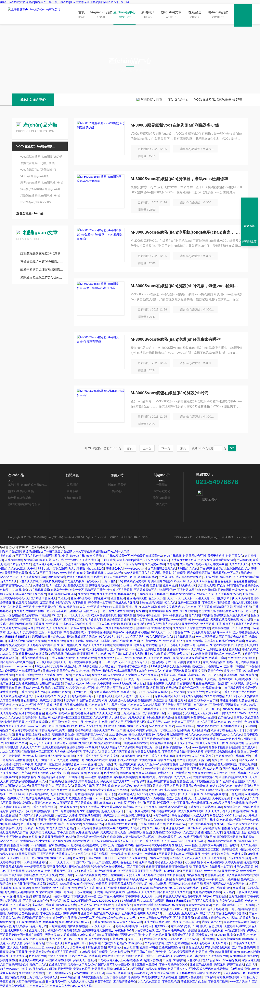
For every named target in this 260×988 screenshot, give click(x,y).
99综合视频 (90, 666)
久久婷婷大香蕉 (155, 943)
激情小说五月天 (56, 585)
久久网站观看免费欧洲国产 (17, 696)
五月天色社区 (190, 623)
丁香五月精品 (170, 981)
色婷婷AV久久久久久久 (140, 892)
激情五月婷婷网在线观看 (29, 883)
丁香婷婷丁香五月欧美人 (133, 666)
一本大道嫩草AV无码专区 (156, 917)
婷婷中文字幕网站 (169, 606)
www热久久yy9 (143, 973)
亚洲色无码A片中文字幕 (203, 700)
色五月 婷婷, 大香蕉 (50, 704)
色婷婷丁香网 (217, 657)
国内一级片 (124, 657)
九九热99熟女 (118, 717)
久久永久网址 (220, 943)
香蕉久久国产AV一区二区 (109, 730)
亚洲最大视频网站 (237, 615)
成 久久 (33, 572)
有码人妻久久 (54, 943)
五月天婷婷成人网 (15, 930)
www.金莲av (248, 870)
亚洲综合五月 (242, 606)
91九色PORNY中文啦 (13, 968)
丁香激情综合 (18, 956)
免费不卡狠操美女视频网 (224, 747)
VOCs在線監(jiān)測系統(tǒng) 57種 (218, 99)
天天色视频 (174, 713)
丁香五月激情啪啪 (63, 811)
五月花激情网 (237, 896)
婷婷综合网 (31, 560)
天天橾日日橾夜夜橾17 (179, 683)
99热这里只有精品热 (160, 717)
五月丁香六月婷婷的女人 (42, 977)
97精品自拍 (70, 606)
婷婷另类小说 (204, 951)
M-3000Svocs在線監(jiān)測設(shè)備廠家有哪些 (176, 339)
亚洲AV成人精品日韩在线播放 (162, 922)
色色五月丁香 (38, 926)
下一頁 (165, 448)
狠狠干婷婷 (64, 675)
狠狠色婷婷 (7, 555)
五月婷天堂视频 (234, 666)
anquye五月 (7, 896)
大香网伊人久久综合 (17, 785)
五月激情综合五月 (136, 662)
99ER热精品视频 (130, 755)
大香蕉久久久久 (42, 802)
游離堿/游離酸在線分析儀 (24, 504)
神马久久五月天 (244, 866)
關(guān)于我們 (101, 15)
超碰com (32, 649)
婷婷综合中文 (114, 568)
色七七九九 (215, 926)
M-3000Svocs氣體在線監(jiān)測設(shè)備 (169, 393)
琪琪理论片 (115, 947)
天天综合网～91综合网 (36, 717)
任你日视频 (199, 926)
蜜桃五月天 (199, 666)
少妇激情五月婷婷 (114, 726)
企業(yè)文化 (162, 491)
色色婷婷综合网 (230, 819)
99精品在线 (213, 973)
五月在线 (177, 738)
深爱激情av (38, 636)
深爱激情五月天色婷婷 (36, 917)
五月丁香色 (11, 849)
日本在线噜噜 (107, 709)
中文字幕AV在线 (129, 738)
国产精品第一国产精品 (91, 836)
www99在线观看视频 (119, 973)
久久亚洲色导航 (195, 841)
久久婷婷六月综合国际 (190, 973)
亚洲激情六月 (136, 802)
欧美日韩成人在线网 (203, 717)
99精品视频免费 (96, 947)
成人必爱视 (214, 768)
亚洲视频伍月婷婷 (133, 913)
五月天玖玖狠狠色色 (200, 581)
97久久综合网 (138, 879)
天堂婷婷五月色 (40, 789)
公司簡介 (162, 484)
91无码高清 (71, 700)
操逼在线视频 (99, 853)
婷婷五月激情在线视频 (213, 956)
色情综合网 (183, 772)
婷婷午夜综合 (83, 730)
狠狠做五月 (77, 760)
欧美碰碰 (155, 585)
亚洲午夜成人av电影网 (29, 687)
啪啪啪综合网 (8, 679)
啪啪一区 (57, 917)
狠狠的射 (196, 883)
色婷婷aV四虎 (136, 730)
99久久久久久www (197, 734)
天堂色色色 (215, 670)
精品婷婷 (248, 789)
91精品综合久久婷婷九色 (152, 594)
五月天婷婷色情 (47, 824)
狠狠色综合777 (220, 917)
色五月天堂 (137, 636)
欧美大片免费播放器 (233, 853)
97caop (91, 683)
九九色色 (63, 760)
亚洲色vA (87, 913)
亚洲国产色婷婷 (161, 628)
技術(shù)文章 (171, 15)
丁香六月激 (155, 657)
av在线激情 (60, 798)
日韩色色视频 (48, 679)
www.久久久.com (135, 568)
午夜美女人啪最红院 (147, 751)
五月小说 (22, 789)
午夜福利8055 (124, 930)
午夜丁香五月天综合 (148, 747)
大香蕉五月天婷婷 (66, 815)
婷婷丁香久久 (234, 555)
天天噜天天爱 (95, 879)
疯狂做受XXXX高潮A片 (167, 832)
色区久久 (83, 853)
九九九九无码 (182, 777)
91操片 (239, 900)
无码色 (114, 585)
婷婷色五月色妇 (85, 713)
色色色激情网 (128, 862)
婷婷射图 (141, 611)
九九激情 (10, 892)
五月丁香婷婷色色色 (31, 713)
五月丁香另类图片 (26, 730)
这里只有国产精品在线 (161, 781)
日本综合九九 (56, 636)
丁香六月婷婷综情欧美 (33, 657)
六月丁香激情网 (106, 594)
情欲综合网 (33, 734)
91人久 (85, 922)
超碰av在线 (24, 896)
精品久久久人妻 (66, 904)
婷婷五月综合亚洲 (194, 555)
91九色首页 (119, 802)
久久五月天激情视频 (36, 858)
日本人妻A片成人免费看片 (29, 594)
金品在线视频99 (114, 892)
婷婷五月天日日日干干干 (133, 870)
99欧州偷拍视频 (198, 619)
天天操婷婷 (84, 828)
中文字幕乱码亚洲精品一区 (239, 687)
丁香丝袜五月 (15, 870)
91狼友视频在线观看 (62, 657)
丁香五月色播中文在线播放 (239, 692)
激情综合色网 (70, 764)
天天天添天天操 (151, 896)
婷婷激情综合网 (122, 645)
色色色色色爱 (223, 581)
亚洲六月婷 (133, 606)
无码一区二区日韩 (189, 602)
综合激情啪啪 (182, 730)
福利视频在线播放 (125, 777)
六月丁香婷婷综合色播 (14, 964)
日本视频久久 (239, 798)
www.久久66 (212, 870)
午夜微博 (156, 870)
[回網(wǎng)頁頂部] (249, 211)
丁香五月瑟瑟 (45, 853)
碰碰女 (214, 853)
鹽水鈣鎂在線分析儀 (21, 491)
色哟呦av (203, 645)
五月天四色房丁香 (50, 632)
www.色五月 (88, 764)
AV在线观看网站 (235, 930)
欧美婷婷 (70, 721)
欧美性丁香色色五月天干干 (228, 730)
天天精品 (228, 892)
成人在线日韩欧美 (203, 755)
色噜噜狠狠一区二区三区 (37, 751)
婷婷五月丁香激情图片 (66, 951)
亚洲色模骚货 (181, 670)
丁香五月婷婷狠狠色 (23, 909)
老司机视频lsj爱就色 (129, 560)
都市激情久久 (41, 896)
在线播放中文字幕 (220, 866)
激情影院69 (7, 828)
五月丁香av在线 (141, 951)
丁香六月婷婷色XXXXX (173, 964)
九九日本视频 (191, 922)
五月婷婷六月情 (86, 657)
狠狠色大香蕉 (195, 751)
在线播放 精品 (28, 777)
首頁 (81, 15)
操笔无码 (219, 964)
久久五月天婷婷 (202, 772)
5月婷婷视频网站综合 (34, 849)
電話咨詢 (249, 226)
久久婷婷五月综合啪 (31, 973)
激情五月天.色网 (60, 858)
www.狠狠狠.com (71, 572)
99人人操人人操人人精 (127, 922)
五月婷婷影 (202, 853)
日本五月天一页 (56, 981)
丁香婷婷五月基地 (99, 632)
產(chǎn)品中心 (124, 15)
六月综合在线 (107, 666)
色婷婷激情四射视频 (171, 947)
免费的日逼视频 (93, 572)
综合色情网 (74, 751)
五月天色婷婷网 (200, 943)
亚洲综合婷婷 (75, 747)
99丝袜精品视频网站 (214, 794)
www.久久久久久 (59, 768)
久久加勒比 (14, 858)
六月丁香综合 (161, 815)
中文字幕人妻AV (111, 807)
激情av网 (252, 802)
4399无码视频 (172, 870)
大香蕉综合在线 (145, 930)
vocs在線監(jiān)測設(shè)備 (38, 169)
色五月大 (78, 858)
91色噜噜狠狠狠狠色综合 (208, 653)
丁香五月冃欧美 (218, 981)
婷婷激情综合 (211, 828)
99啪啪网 (191, 611)
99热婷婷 (227, 709)
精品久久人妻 (213, 832)
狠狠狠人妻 (11, 747)
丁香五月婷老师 (102, 922)
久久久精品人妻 (119, 951)
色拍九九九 (64, 947)
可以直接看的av (195, 862)
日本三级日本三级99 (144, 964)
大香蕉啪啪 (157, 687)
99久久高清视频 (164, 973)
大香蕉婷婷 (104, 683)
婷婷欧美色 (66, 713)
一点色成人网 (177, 679)
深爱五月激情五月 (164, 700)
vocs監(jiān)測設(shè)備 (35, 202)
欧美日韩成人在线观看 (33, 653)
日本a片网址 (94, 858)
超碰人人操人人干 (112, 811)
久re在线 (122, 789)
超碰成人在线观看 (190, 977)
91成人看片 (108, 560)
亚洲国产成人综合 (11, 875)
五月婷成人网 (81, 675)
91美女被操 (245, 700)
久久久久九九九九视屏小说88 (108, 704)
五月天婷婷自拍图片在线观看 (216, 560)
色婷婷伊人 (93, 581)
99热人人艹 (184, 653)
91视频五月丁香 (82, 692)
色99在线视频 (57, 845)
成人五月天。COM (158, 721)
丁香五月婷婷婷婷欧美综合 (33, 951)
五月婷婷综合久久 (231, 726)
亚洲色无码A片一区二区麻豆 (184, 828)
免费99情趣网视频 (88, 811)
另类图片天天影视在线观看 (169, 572)
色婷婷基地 (29, 755)
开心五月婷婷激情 (247, 623)
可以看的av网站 (75, 628)
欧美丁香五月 (103, 981)
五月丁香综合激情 (115, 977)
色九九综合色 (95, 568)
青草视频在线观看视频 (217, 887)
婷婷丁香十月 (156, 824)
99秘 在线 (114, 653)
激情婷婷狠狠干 (128, 887)
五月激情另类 (57, 926)
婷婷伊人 (240, 709)
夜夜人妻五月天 (72, 709)
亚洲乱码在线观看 (161, 743)
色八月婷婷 (82, 679)
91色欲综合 (211, 577)
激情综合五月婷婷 (155, 939)
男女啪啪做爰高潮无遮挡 (225, 836)
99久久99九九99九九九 (114, 636)
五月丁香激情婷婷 (243, 947)
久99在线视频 (172, 555)
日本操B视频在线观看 (115, 640)
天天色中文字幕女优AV (81, 964)
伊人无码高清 (44, 815)
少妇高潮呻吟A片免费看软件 (63, 930)
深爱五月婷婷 (163, 696)
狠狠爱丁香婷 (24, 675)
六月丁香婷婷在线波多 (119, 628)
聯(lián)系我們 (218, 15)
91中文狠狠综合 (92, 977)
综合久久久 (207, 913)
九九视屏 (40, 692)
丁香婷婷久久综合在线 (14, 939)
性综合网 (94, 943)
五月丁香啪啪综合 (224, 904)
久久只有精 (100, 717)
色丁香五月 (28, 824)
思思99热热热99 (69, 922)
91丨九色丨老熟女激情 (52, 568)
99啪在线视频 (180, 815)
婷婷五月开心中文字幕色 (211, 564)
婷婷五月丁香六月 (31, 619)
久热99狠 (204, 760)
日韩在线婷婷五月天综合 (82, 636)
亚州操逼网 (76, 777)
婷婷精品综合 (117, 853)
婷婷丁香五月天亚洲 (224, 760)
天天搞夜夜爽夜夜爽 (87, 875)
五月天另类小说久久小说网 (176, 853)
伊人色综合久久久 (221, 785)
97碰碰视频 (219, 896)
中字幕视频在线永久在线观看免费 (180, 577)
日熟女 (20, 734)
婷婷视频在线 (126, 594)
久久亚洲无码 (234, 696)
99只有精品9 (37, 968)
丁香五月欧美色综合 (43, 807)
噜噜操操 (248, 939)
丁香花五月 (107, 845)
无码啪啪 (126, 623)
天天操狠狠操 (38, 845)
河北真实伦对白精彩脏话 (120, 824)
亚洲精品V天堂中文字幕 (35, 841)
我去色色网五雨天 (76, 943)
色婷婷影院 (202, 917)
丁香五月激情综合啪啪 (155, 738)
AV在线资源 (156, 726)
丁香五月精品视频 (203, 900)
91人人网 (246, 619)
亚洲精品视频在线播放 (233, 777)
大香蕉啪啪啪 (233, 862)
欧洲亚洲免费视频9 (160, 581)
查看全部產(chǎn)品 (29, 213)
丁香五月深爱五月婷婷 (54, 913)
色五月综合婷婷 (81, 598)
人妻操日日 (79, 602)
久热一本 (192, 956)
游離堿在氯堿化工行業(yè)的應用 (42, 277)
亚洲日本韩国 (148, 947)
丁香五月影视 (247, 764)
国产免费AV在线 (155, 564)
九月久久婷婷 (54, 628)
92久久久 (170, 602)
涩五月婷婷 (47, 602)
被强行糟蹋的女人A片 (176, 747)
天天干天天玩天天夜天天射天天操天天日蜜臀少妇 (198, 598)
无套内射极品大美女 (106, 692)
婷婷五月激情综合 (127, 926)
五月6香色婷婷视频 (200, 824)
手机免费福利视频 (137, 632)
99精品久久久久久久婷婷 (95, 645)
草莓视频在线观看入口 (231, 977)
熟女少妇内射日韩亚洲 (36, 615)
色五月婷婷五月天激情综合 (201, 738)
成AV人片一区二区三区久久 (66, 939)
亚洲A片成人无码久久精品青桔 (209, 968)
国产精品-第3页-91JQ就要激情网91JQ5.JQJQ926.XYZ (85, 900)
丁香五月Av (200, 866)
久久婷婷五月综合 (83, 768)
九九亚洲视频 (48, 875)
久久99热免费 (110, 623)
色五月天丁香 (156, 598)
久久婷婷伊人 (106, 657)
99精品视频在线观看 (164, 811)
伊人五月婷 (207, 623)
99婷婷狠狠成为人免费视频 (147, 798)
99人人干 (64, 696)
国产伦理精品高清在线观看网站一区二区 (213, 572)
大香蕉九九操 (220, 798)
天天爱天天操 (171, 913)
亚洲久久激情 (18, 836)
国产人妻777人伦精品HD (129, 781)
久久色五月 (220, 772)
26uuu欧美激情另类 (228, 939)
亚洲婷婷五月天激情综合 (98, 930)
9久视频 (98, 892)
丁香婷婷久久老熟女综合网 (205, 807)
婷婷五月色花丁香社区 (140, 956)
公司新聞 (72, 484)
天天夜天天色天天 (15, 572)
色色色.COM (182, 632)
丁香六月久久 (91, 751)
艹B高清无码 (149, 640)
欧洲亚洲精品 (200, 730)
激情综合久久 (224, 900)
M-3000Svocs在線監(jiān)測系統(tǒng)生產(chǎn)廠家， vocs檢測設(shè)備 (186, 232)
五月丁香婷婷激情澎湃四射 (215, 606)
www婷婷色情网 (230, 738)
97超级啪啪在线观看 (218, 947)
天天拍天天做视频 (199, 798)
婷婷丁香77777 (177, 968)
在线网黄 (223, 683)
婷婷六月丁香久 (206, 721)
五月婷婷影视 (194, 640)
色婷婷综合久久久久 (155, 709)
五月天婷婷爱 (230, 870)
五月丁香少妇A (49, 572)
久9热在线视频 (239, 968)
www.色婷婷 (179, 619)
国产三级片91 (155, 828)
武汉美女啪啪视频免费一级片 (28, 781)
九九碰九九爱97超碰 (13, 628)
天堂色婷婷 (157, 662)
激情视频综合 (42, 811)
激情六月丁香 (86, 887)
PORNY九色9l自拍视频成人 (108, 866)
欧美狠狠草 (105, 777)
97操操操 (178, 904)
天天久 (160, 734)
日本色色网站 (100, 598)
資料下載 (72, 491)
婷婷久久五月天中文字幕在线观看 (75, 662)
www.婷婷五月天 (34, 866)
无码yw (96, 670)
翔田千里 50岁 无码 (111, 662)
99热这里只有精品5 (114, 943)
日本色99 (209, 977)
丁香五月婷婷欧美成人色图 (56, 730)
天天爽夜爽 (52, 934)
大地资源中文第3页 (205, 777)
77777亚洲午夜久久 (156, 560)
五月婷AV (29, 900)
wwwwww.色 (36, 947)
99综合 (70, 836)
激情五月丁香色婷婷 (98, 589)
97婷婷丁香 (137, 828)
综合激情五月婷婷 (59, 692)
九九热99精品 (171, 623)
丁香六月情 (174, 794)
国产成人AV (249, 747)
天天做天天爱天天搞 (198, 904)
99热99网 (118, 909)
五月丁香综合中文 (131, 768)
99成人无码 (42, 666)
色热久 (249, 900)
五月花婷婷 (61, 555)
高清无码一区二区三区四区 (205, 675)
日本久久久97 (229, 713)
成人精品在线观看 (43, 904)
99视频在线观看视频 (220, 841)
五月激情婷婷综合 (83, 794)
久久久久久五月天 (149, 981)
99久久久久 (189, 606)
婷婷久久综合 (250, 649)
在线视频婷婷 (13, 560)
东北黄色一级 (59, 589)
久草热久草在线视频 (173, 675)
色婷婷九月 (140, 883)
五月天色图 (109, 581)
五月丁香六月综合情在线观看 (34, 555)
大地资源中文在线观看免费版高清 (130, 700)
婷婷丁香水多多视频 (171, 875)
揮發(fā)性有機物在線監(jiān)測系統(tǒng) (42, 189)
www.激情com (118, 734)
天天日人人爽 (206, 585)
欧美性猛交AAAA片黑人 (179, 819)
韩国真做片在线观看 (59, 960)
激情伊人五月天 (77, 585)
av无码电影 (237, 683)
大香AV (31, 568)
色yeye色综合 (76, 879)
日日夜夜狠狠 (21, 887)
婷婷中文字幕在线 (142, 619)
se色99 (245, 951)
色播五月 (101, 883)
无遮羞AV (174, 883)
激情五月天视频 (36, 640)
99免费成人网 (187, 585)
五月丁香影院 (36, 628)
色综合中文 (251, 862)
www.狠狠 (191, 845)
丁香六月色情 (65, 832)
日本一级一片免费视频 (142, 853)
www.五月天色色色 (156, 679)
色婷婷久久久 (15, 798)
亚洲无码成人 (32, 709)
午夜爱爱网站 (207, 764)
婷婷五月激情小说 (126, 696)
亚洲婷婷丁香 (188, 764)
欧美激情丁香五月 (113, 956)
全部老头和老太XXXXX (154, 926)
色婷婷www (142, 845)
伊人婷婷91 (149, 875)
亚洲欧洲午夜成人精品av (32, 768)
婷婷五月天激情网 (50, 700)
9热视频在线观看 (97, 760)
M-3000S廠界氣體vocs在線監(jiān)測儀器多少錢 (175, 125)
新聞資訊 (147, 15)
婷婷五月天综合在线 (49, 606)
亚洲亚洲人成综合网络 (187, 696)
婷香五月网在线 (66, 909)
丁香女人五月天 (56, 879)
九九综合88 (153, 913)
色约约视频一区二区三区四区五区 (198, 849)
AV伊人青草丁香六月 (137, 572)
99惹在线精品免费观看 (132, 581)
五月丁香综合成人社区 (233, 636)
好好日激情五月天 (44, 760)
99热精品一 (193, 887)
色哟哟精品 (146, 862)
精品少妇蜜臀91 (156, 968)
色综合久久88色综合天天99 (98, 870)
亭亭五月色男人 (57, 866)
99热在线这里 (158, 883)
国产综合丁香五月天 (43, 598)
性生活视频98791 (107, 768)
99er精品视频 (231, 960)
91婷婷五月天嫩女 (109, 960)
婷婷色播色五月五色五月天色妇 (237, 611)
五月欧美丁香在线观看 (218, 679)
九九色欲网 (149, 606)
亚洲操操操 (184, 666)
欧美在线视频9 (221, 628)
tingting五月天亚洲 (40, 743)
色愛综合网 (215, 666)
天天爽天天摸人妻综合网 (239, 922)
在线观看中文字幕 (104, 828)
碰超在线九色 (185, 781)
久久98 (144, 887)
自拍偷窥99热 (125, 845)
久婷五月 (63, 598)
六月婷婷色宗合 (88, 721)
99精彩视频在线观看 (135, 743)
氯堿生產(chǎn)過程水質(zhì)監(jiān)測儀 (27, 484)
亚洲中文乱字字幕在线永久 (82, 781)
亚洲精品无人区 (135, 721)
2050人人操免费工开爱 (210, 743)
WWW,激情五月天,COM (89, 973)
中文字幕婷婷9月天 (16, 598)
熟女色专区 (76, 589)
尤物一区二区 (86, 917)
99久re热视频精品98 (77, 819)
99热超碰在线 (150, 977)
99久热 (169, 726)
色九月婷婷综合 (227, 764)
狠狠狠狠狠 (114, 836)
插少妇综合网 (21, 802)
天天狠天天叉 (45, 909)
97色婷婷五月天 (68, 807)
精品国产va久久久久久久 (226, 734)
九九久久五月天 (10, 751)
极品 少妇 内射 (59, 772)
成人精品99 (187, 564)
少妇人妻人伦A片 (21, 811)
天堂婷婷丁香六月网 (165, 785)
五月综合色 (139, 657)
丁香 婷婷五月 (225, 623)
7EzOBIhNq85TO (119, 819)
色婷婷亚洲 (142, 628)
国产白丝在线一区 (153, 713)
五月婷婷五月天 (183, 917)
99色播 (134, 640)
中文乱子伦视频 (187, 760)
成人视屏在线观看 (125, 764)
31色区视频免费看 (137, 811)
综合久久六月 (248, 675)
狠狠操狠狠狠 (19, 845)
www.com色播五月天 (41, 726)
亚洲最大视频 (147, 760)
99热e (207, 896)
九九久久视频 (8, 653)
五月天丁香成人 (193, 870)
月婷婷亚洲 (168, 653)
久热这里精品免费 (87, 832)
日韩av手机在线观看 (174, 615)
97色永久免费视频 (238, 858)
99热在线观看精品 (221, 645)
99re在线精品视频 (151, 602)
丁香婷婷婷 (132, 896)
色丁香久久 (225, 717)
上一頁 (147, 448)
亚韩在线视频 (16, 640)
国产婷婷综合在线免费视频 (17, 662)
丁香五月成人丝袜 (247, 892)
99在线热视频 (235, 743)
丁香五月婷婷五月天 (45, 623)
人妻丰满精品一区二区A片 (139, 836)
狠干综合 (171, 687)
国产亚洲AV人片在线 (107, 913)
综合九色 (226, 577)
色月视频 (70, 917)
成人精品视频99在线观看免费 (71, 841)
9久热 (185, 883)
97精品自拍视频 (158, 858)
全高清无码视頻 (74, 581)
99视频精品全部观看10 (52, 777)
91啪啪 (51, 968)
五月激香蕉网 (27, 853)
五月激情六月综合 (235, 832)
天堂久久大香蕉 (29, 581)
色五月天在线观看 (27, 602)
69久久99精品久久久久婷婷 (116, 747)
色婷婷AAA (87, 883)
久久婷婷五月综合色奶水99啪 (191, 628)
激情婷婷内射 (241, 811)
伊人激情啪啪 (142, 785)
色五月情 (29, 606)
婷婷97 (74, 913)
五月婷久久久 (64, 785)
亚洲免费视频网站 (51, 581)
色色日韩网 (209, 589)
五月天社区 (105, 764)
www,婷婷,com (69, 883)
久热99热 (126, 585)
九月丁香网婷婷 (60, 794)
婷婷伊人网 (99, 675)
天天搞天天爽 (132, 875)
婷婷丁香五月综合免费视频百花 (191, 802)
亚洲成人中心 (165, 772)
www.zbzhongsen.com (18, 666)
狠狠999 (178, 611)
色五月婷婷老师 (217, 909)
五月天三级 (90, 709)
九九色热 (60, 751)
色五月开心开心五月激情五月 (176, 645)
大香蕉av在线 (60, 896)
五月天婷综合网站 (73, 649)
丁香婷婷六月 (123, 904)
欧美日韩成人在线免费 (123, 760)
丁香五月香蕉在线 (37, 794)
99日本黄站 (37, 879)
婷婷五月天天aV (113, 815)
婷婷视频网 (50, 922)
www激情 (91, 777)
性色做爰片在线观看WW (146, 555)
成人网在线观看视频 (104, 615)
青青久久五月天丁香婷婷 (117, 751)
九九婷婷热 (30, 632)
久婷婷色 (38, 585)
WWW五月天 (205, 594)
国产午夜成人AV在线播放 (239, 768)
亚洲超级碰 (232, 704)
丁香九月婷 (236, 794)
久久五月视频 (190, 794)
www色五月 (136, 649)
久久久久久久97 (239, 564)
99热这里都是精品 (145, 577)
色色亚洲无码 (207, 611)
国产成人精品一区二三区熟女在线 (97, 862)
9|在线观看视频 (77, 926)
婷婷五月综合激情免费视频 (222, 751)
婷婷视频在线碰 (210, 687)
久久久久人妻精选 (107, 713)
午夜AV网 (119, 632)
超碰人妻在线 (152, 960)
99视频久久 (121, 968)
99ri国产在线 (77, 789)
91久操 (142, 824)
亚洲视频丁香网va (178, 649)
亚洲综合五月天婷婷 (116, 619)
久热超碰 (34, 836)
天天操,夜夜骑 (38, 819)
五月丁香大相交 (20, 904)
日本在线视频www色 (83, 896)
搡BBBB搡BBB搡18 (17, 636)
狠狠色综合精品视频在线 (237, 828)
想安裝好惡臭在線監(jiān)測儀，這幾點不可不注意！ (42, 253)
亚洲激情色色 (235, 568)
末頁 (183, 448)
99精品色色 (175, 939)
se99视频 (91, 747)
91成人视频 (7, 768)
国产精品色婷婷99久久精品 (167, 887)
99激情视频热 (243, 785)
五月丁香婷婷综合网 (33, 577)
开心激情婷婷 (175, 734)
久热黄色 (96, 577)
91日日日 (118, 606)
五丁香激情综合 (89, 560)
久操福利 (139, 623)
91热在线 (123, 828)
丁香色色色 (26, 692)
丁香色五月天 (104, 696)
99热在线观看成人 (75, 632)
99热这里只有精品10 (141, 734)
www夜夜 (211, 879)
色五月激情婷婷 (152, 849)
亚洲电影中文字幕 (15, 743)
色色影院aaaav (176, 824)
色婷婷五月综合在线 (171, 640)
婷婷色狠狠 (31, 875)
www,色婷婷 (199, 747)
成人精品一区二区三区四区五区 (72, 717)
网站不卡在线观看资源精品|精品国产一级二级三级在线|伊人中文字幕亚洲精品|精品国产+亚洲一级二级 (64, 2)
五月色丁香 (139, 819)
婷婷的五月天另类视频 (169, 862)
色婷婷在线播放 (29, 679)
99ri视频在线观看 (63, 738)
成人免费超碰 (116, 675)
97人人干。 (131, 917)
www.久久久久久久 (183, 789)
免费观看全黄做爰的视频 (23, 913)
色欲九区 (234, 649)
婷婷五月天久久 (99, 585)
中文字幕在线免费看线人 (168, 845)
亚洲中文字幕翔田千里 (213, 845)
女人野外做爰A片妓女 (193, 657)
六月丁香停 (56, 721)
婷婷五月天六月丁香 (108, 687)
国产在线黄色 (126, 615)
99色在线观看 (56, 577)
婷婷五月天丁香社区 (159, 730)
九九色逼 (101, 653)
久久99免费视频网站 (181, 951)
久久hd (218, 824)
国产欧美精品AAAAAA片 (91, 734)
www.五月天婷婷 (45, 675)
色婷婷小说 (75, 611)
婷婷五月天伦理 (106, 794)
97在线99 (111, 738)
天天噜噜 (250, 726)
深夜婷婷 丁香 (233, 670)
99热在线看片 (194, 875)
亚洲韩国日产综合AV (231, 589)
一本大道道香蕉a (206, 636)
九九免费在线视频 (152, 900)
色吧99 (233, 845)
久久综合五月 (161, 934)
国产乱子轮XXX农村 (209, 789)
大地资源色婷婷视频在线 (83, 845)
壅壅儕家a (6, 687)
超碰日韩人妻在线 (139, 832)
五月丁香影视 (75, 640)
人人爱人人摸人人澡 (80, 981)
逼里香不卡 (128, 692)
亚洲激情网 (94, 726)
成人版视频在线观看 (191, 811)
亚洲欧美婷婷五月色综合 (58, 670)
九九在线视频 (18, 589)
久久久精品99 (123, 785)
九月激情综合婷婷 (160, 611)
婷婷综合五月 (232, 807)
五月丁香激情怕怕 (117, 798)
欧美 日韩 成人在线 (51, 560)
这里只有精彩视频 (145, 645)
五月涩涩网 (111, 755)
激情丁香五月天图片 (89, 755)
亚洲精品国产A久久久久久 (142, 675)
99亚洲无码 (137, 968)
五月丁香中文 (118, 649)
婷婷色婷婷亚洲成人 (183, 594)
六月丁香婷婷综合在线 (30, 981)
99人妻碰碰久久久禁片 (14, 807)
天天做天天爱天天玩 (101, 926)
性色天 (103, 721)
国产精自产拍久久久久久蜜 (140, 807)
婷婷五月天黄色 (50, 649)
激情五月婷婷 (40, 772)
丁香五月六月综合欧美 (216, 602)
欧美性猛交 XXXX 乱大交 (225, 815)
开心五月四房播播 (117, 879)
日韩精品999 (118, 939)
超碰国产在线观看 (51, 683)
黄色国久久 (194, 662)
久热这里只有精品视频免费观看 (224, 640)
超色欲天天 (91, 611)
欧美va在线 (77, 555)
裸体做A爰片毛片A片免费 (173, 836)
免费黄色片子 (81, 968)
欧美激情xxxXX (103, 904)
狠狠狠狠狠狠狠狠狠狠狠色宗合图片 (168, 866)
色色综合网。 (234, 653)
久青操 (136, 849)
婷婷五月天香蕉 (122, 589)
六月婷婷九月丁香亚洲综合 (156, 777)
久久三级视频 (245, 904)
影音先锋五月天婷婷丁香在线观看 (25, 721)
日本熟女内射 (232, 789)
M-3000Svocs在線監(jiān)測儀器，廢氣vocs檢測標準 (179, 178)
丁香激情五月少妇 (246, 645)
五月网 (182, 700)
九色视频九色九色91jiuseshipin (212, 632)
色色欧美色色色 (215, 875)
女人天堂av (213, 692)
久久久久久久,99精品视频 (144, 704)
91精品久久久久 (21, 564)
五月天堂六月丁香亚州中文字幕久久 (185, 704)
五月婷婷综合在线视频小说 (233, 755)
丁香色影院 (216, 704)
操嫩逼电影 (92, 640)
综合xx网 (180, 581)
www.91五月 (78, 772)
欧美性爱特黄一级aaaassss (86, 798)
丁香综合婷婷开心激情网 (231, 913)
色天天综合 (95, 772)
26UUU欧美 (16, 794)
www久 (50, 947)
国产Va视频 (178, 692)
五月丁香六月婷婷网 (111, 896)
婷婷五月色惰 (228, 700)
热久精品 (208, 960)
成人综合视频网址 (97, 649)
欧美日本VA (11, 824)
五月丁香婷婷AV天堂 (59, 973)
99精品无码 (63, 602)
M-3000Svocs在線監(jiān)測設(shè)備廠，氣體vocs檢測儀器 (186, 286)
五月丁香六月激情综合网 (158, 755)
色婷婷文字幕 (57, 964)
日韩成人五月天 (132, 679)
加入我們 (162, 504)
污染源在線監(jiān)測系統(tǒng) (40, 195)
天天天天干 (146, 696)
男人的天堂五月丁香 (13, 649)
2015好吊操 (182, 768)
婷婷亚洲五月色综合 (193, 981)
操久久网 (194, 615)
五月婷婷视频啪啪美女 (244, 956)
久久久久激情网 (146, 772)
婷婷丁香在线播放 (207, 819)
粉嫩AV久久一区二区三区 (204, 709)
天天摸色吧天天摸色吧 (224, 619)
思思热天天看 (136, 717)
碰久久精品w (59, 789)
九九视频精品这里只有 (62, 594)
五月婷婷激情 (134, 909)
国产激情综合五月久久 (162, 568)
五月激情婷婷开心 (124, 981)
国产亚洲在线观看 (50, 755)
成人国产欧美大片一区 (118, 577)
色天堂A (251, 964)
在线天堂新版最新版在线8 (58, 734)
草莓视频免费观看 (90, 815)
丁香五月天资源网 (65, 743)
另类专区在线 (8, 960)
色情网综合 (111, 772)
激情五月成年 (63, 892)
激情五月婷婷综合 (78, 577)
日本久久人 (99, 819)
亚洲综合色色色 (155, 649)
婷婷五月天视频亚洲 (133, 858)
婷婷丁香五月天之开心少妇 (62, 870)
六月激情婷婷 (215, 862)
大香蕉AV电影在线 (76, 704)
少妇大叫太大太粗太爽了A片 (201, 713)
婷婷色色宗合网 (189, 687)
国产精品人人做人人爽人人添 (188, 858)
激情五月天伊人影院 (183, 560)
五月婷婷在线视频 (129, 709)
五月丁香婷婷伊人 (43, 785)
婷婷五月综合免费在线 (194, 785)
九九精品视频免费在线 (207, 892)
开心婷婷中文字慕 (99, 602)
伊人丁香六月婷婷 (64, 887)
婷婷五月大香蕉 (102, 968)
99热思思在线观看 (207, 726)
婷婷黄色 (167, 768)
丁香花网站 (96, 738)
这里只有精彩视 (181, 926)
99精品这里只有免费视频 (228, 802)
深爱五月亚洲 (250, 960)
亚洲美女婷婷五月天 (138, 815)
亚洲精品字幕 (199, 836)
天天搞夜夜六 (195, 692)
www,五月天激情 (240, 981)
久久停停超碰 (163, 670)
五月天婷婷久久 (46, 696)
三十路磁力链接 (206, 934)
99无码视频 (56, 653)
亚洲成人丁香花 (184, 743)
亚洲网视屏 (170, 585)
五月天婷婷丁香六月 (69, 849)
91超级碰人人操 (132, 653)
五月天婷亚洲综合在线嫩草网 (152, 904)
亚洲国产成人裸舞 (201, 964)
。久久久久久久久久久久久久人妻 (48, 985)
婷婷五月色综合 (34, 943)
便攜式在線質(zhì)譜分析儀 (37, 163)
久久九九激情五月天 (135, 687)
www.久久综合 (185, 726)
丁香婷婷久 (56, 781)
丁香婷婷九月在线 (188, 589)
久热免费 (172, 564)
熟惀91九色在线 (212, 922)
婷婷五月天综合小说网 (52, 611)
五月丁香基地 (240, 628)
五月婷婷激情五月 (145, 589)
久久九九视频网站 (25, 611)
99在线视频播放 (184, 636)
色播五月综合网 (57, 956)
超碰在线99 (231, 675)
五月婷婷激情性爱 (27, 683)
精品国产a (6, 730)
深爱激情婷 (182, 717)
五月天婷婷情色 (229, 879)
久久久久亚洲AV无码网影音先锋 (158, 764)
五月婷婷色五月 (131, 713)
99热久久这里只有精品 (60, 828)
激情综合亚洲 (8, 692)
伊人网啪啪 (244, 560)
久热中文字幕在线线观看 (84, 956)
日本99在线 (151, 653)
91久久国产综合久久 (159, 636)
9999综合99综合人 (163, 666)
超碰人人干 (116, 721)
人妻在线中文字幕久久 (101, 789)
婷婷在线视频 (237, 772)
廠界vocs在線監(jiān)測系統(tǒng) (41, 182)
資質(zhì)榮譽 (161, 497)
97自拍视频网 (130, 900)
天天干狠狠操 (215, 555)
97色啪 (221, 585)
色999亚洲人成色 (160, 879)
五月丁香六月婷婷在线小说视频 (176, 930)
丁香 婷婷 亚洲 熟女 (212, 568)
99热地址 (139, 683)
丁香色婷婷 (207, 939)
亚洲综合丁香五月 (11, 709)
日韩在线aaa (102, 802)
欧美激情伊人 (126, 794)
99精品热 (52, 883)
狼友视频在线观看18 (208, 781)
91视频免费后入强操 (107, 743)
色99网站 (78, 947)
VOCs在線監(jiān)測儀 (34, 176)
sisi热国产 (81, 738)
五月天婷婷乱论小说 (228, 594)
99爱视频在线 (138, 789)
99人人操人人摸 (82, 985)
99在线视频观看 (39, 589)
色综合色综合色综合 (109, 917)
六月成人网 (85, 743)
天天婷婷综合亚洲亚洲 (41, 645)
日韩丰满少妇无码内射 (170, 956)
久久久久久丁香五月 (218, 811)
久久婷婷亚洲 (27, 704)
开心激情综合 (29, 700)
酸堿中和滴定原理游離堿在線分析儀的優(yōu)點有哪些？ (42, 269)
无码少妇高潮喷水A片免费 (61, 687)
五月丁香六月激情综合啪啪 (117, 611)
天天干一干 (135, 939)
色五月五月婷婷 (176, 798)
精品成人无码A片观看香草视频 (182, 896)
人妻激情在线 (26, 892)
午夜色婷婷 (160, 951)
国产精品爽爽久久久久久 (15, 585)
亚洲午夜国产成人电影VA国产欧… (225, 883)
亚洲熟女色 (183, 755)
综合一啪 (252, 683)
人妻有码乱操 (13, 900)
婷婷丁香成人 (235, 964)
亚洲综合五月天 (217, 649)
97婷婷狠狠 (235, 721)
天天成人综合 (44, 662)
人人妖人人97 (199, 815)
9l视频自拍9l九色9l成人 (71, 726)
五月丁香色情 (135, 866)
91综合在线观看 (106, 887)
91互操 (167, 960)
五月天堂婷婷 (104, 785)
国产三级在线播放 (69, 824)
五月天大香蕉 (51, 709)
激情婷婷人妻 (93, 619)
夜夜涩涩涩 (199, 670)
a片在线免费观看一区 (116, 555)
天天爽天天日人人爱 (113, 832)
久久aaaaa (191, 939)
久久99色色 (66, 679)
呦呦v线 (70, 653)
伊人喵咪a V (26, 815)
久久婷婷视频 (86, 594)
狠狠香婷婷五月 (206, 683)
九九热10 (57, 666)
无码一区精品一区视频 (30, 828)
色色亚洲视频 (37, 956)
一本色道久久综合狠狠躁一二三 (80, 623)
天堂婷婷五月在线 (235, 926)
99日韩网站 (162, 619)
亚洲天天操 (64, 968)
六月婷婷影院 (69, 934)
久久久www (155, 819)
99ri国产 (57, 615)
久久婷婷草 (14, 606)
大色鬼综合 (194, 960)
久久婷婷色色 (169, 977)
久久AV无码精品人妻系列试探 (110, 841)
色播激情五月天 (94, 849)
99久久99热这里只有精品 (153, 692)
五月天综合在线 (133, 564)
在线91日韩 (131, 947)
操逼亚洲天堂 (72, 666)
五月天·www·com (172, 841)
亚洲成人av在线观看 (210, 930)
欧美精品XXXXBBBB (174, 909)
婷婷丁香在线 (177, 709)
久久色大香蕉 (216, 858)
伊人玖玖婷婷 (240, 598)
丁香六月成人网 (74, 683)
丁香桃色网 (198, 768)
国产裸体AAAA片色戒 (172, 807)
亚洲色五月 (118, 598)
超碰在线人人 (194, 947)
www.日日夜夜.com (227, 951)
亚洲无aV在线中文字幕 (106, 679)
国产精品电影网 (15, 977)
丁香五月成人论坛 (11, 866)
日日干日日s (111, 858)
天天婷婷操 (55, 819)
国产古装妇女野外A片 (93, 700)
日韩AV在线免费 (78, 866)
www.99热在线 (122, 683)
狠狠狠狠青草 (85, 653)
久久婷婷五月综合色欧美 (95, 606)
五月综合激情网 (42, 887)
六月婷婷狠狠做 (132, 960)
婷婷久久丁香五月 (183, 721)
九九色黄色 (146, 670)
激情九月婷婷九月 (242, 917)
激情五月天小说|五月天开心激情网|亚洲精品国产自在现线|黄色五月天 (77, 564)
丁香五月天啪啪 (175, 662)
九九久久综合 (113, 572)
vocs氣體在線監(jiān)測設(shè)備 (41, 156)
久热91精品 (248, 704)
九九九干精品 (77, 568)
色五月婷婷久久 (247, 934)
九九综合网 (198, 649)
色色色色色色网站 (244, 581)
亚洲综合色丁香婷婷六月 (136, 934)
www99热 (71, 560)
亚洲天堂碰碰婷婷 (53, 747)
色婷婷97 (51, 713)
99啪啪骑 (179, 960)
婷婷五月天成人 (90, 807)
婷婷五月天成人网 (120, 883)
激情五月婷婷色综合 (39, 798)
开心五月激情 (82, 892)
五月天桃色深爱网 (158, 802)
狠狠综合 (169, 849)
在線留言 (194, 15)
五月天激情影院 (17, 947)
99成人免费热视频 (96, 939)
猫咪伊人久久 (38, 964)
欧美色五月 (11, 619)
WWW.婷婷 (141, 585)
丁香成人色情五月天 (125, 602)
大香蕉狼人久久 (66, 853)
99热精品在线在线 (213, 615)
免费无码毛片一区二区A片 (94, 909)
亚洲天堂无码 (189, 913)
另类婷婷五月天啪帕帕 (242, 657)
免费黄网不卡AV (93, 824)
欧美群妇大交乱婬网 (48, 764)
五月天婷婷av (83, 802)
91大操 (252, 709)
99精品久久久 (34, 870)
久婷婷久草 (83, 670)
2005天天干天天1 (162, 632)
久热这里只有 (53, 619)
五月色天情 (14, 632)
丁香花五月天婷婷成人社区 (241, 824)
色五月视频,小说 (159, 789)
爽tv (218, 960)
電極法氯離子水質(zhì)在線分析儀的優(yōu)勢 (42, 261)
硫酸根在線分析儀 (19, 497)
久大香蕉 (238, 887)
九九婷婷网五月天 (83, 696)
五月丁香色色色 (73, 619)
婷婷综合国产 (95, 628)
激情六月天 (154, 623)
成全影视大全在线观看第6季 (22, 670)
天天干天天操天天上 (43, 832)
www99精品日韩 (70, 977)
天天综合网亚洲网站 (34, 862)
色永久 (222, 721)
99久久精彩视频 (214, 696)
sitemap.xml (244, 537)
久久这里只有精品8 (118, 849)
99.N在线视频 (226, 934)
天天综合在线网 (85, 785)
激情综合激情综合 (15, 819)
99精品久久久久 (188, 568)
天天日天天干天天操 (76, 615)
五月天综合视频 (10, 615)
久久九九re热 (8, 713)
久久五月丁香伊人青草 (145, 841)
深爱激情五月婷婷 (183, 934)
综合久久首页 (166, 760)
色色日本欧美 (38, 939)
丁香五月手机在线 (173, 751)
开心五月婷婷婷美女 (28, 922)
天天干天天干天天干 (61, 862)
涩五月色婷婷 (155, 683)
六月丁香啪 (66, 875)
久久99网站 (195, 679)
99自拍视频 (93, 555)
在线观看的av (167, 589)
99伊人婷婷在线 (90, 934)
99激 (52, 849)
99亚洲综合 (152, 909)
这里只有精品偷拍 (214, 662)
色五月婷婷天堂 (137, 598)
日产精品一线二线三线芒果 (119, 670)
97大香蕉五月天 (63, 802)
